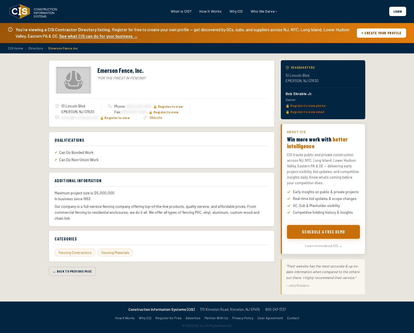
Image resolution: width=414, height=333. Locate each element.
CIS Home (15, 48)
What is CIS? (181, 11)
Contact (293, 318)
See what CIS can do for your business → (98, 36)
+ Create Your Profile (381, 33)
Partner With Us (216, 318)
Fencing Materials (115, 252)
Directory (35, 48)
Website (156, 117)
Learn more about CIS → (323, 246)
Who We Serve (263, 11)
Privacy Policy (242, 318)
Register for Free (168, 318)
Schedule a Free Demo (323, 231)
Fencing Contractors (75, 252)
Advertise (193, 318)
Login (397, 11)
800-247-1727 (275, 309)
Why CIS (236, 11)
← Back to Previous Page (72, 271)
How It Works (210, 11)
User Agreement (270, 318)
